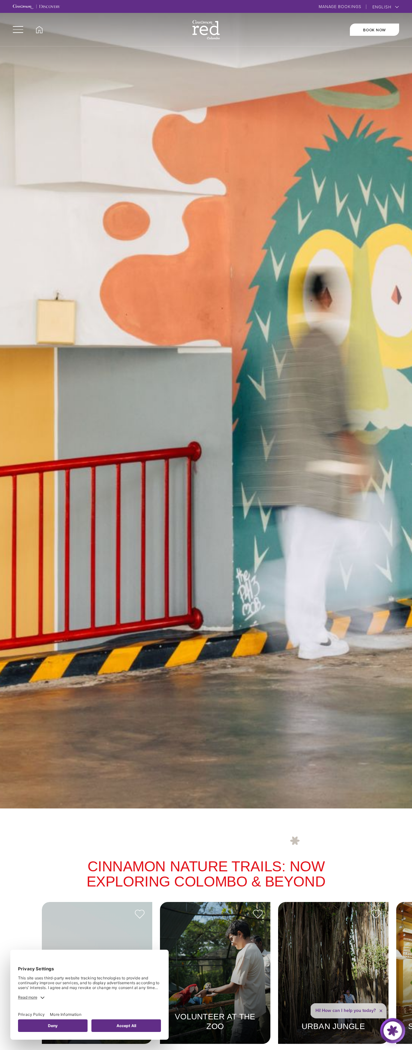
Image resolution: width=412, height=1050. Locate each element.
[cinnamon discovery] (36, 7)
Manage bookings (340, 6)
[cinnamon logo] (206, 29)
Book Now (374, 30)
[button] (18, 29)
